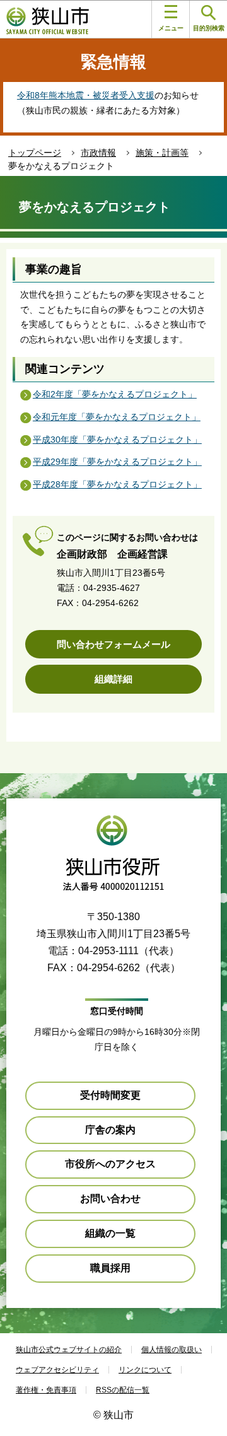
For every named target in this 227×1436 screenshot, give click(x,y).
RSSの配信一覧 (122, 1390)
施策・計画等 (162, 153)
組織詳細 (113, 679)
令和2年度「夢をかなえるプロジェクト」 (115, 394)
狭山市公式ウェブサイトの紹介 (69, 1349)
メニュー (170, 28)
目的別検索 (208, 28)
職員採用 (110, 1268)
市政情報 (98, 153)
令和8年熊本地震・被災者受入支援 (85, 95)
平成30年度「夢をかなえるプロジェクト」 (117, 440)
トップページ (34, 153)
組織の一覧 (110, 1233)
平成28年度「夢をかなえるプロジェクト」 (117, 484)
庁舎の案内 (110, 1129)
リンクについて (145, 1370)
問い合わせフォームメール (113, 644)
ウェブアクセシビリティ (57, 1370)
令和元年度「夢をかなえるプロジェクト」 (117, 417)
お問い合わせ (110, 1198)
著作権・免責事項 (46, 1390)
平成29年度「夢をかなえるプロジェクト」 (117, 462)
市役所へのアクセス (110, 1164)
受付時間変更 (110, 1095)
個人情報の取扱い (171, 1349)
